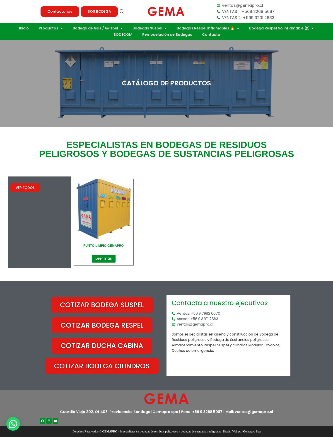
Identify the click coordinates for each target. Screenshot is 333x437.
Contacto (211, 34)
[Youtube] (55, 421)
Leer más (103, 258)
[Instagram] (49, 421)
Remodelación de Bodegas (167, 34)
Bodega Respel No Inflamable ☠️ (279, 28)
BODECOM (122, 34)
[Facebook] (42, 421)
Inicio (24, 28)
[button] (60, 11)
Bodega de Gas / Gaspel (95, 28)
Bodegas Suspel (147, 28)
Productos (48, 28)
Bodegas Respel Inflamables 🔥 (206, 28)
